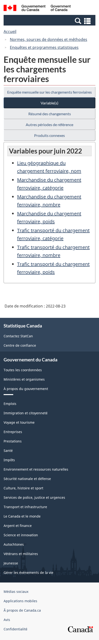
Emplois (10, 403)
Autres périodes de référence (49, 124)
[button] (50, 20)
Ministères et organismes (24, 379)
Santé (8, 450)
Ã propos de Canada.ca (22, 610)
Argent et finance (18, 525)
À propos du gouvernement (26, 388)
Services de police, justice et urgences (34, 497)
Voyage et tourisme (19, 422)
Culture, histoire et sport (23, 488)
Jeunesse (11, 563)
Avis (7, 619)
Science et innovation (21, 535)
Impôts (9, 460)
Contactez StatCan (18, 336)
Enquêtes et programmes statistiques (44, 47)
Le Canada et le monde (22, 516)
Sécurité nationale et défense (27, 478)
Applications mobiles (20, 601)
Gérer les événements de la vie (28, 572)
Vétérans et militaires (21, 553)
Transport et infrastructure (25, 507)
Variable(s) (49, 103)
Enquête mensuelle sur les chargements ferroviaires (49, 92)
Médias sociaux (16, 591)
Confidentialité (15, 629)
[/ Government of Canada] (37, 9)
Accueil (10, 31)
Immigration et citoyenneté (26, 413)
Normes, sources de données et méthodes (48, 39)
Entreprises (13, 431)
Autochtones (14, 544)
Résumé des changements (49, 113)
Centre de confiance (20, 345)
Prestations (13, 441)
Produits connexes (49, 135)
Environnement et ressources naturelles (36, 469)
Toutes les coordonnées (23, 370)
